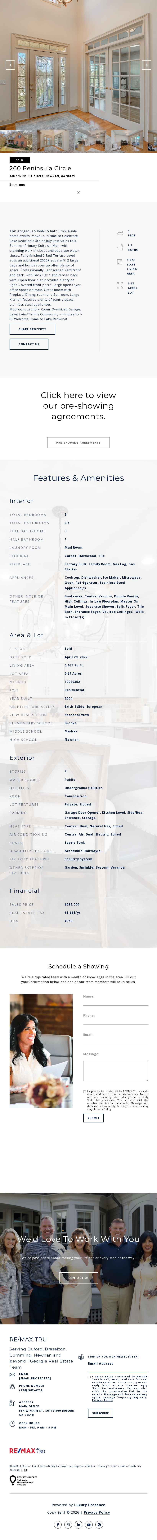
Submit (93, 1118)
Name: (88, 996)
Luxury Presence (89, 1505)
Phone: (89, 1015)
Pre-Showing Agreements (78, 442)
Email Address (100, 1363)
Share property (32, 329)
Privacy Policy (102, 1109)
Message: (91, 1054)
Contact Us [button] (29, 344)
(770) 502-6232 (31, 1390)
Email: (88, 1035)
